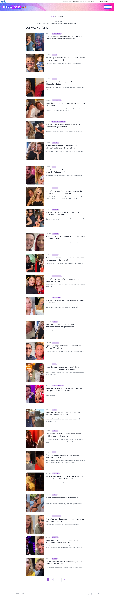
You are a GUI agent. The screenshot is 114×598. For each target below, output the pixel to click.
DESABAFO (54, 558)
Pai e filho (54, 78)
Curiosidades (87, 1)
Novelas (46, 7)
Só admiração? (56, 233)
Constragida (55, 188)
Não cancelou (55, 537)
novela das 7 (54, 430)
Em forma (55, 494)
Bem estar (39, 7)
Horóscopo (64, 7)
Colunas (104, 1)
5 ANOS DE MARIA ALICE (58, 385)
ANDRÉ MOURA (74, 7)
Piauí (96, 1)
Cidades (74, 1)
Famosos (32, 7)
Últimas (82, 7)
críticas (53, 166)
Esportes (100, 1)
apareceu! (54, 409)
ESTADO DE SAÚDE (57, 516)
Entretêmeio (65, 1)
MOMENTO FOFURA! (56, 33)
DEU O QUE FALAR (56, 297)
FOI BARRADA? (55, 209)
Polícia (77, 1)
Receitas (93, 1)
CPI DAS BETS (56, 342)
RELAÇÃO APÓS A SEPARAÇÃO (58, 121)
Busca (57, 16)
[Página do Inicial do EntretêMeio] (11, 7)
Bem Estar (82, 1)
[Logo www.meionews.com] (3, 1)
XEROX (54, 452)
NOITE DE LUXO (56, 473)
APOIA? (54, 364)
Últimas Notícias (109, 1)
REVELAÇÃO (55, 254)
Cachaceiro (55, 321)
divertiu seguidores (57, 100)
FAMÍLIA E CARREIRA (56, 276)
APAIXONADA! (55, 142)
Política (70, 1)
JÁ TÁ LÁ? (55, 54)
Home (53, 16)
